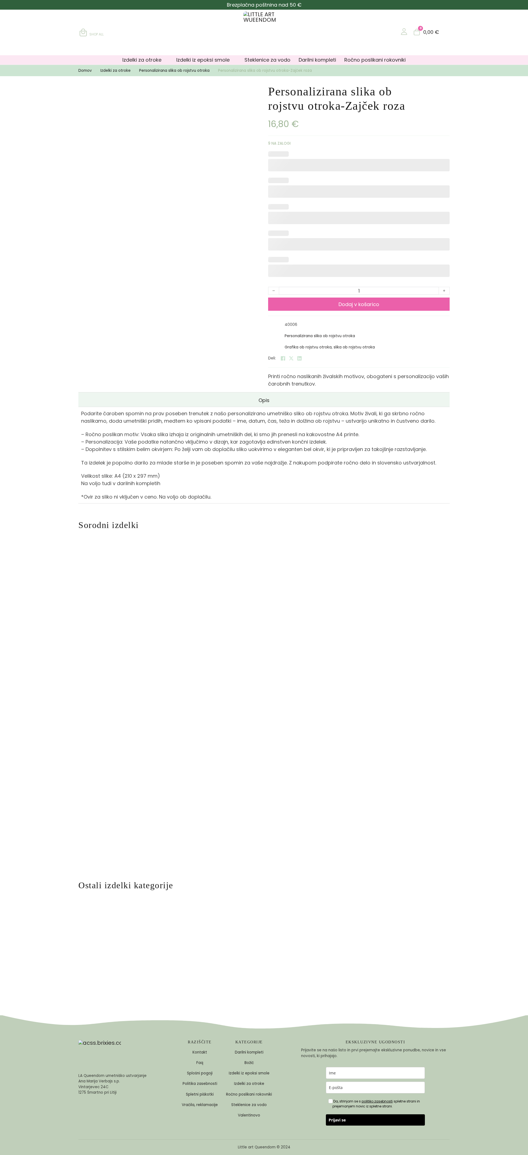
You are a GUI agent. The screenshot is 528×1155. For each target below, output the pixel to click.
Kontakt (200, 1052)
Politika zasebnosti (200, 1083)
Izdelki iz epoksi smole (203, 59)
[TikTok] (107, 1111)
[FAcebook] (83, 1111)
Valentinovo (249, 1115)
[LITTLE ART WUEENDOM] (264, 32)
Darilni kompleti (317, 59)
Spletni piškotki (200, 1094)
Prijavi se (337, 1120)
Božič (249, 1062)
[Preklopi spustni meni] (166, 59)
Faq (199, 1062)
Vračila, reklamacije (200, 1104)
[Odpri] (446, 32)
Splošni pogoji (200, 1073)
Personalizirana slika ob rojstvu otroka (174, 70)
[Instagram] (95, 1111)
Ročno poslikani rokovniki (375, 59)
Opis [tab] (264, 400)
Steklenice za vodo (267, 59)
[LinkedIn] (299, 358)
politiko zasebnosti (377, 1101)
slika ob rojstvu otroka (354, 347)
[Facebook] (283, 358)
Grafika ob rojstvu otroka (308, 347)
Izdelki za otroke (141, 59)
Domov (85, 70)
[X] (291, 358)
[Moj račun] (404, 32)
